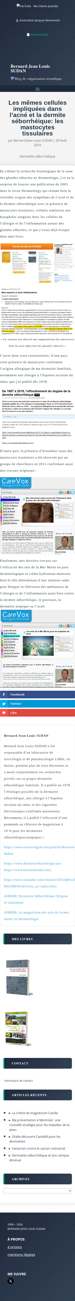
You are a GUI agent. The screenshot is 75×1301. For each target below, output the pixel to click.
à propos (15, 1247)
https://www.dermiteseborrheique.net (32, 863)
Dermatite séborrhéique (37, 156)
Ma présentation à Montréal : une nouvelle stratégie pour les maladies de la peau (39, 1125)
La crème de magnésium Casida (35, 1113)
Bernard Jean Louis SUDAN (33, 140)
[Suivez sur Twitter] (11, 1281)
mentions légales (21, 1254)
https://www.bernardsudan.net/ (27, 870)
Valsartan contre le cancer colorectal (38, 1148)
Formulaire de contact (18, 1080)
